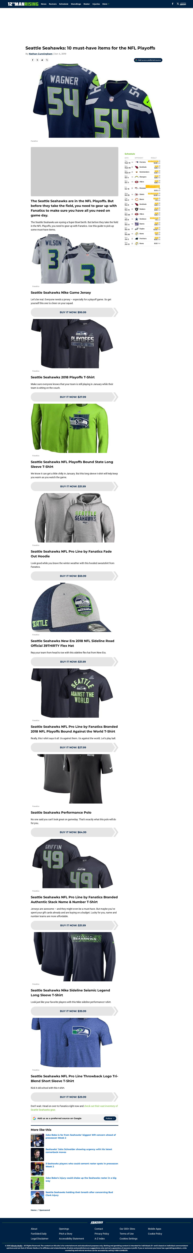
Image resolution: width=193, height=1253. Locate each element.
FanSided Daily (39, 1233)
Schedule (63, 4)
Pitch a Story (65, 1233)
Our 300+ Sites (127, 1228)
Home (34, 1210)
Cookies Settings (128, 1238)
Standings (76, 4)
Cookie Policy (155, 1233)
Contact (99, 1228)
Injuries (96, 4)
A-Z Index (100, 1238)
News (43, 4)
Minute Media (16, 1246)
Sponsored (44, 1210)
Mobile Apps (154, 1228)
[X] (178, 4)
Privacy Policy (102, 1233)
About (34, 1228)
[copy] (47, 60)
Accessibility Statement (71, 1238)
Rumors (53, 4)
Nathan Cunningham (40, 54)
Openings (64, 1228)
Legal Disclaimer (39, 1238)
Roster (87, 4)
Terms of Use (127, 1233)
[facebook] (172, 4)
